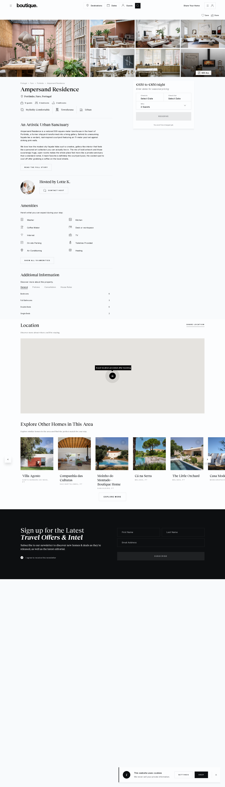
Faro (32, 83)
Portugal (24, 83)
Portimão (40, 83)
